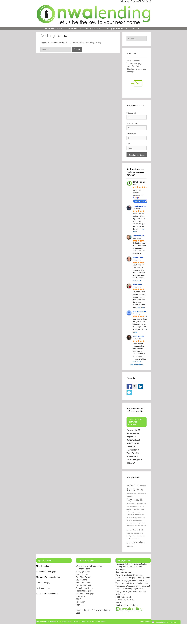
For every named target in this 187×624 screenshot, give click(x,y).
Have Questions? (134, 61)
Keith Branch (138, 336)
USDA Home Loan (74, 28)
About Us (135, 28)
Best (78, 613)
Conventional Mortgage (46, 572)
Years (128, 144)
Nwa (136, 525)
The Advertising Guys (142, 311)
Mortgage (136, 509)
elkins (144, 493)
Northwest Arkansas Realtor (134, 520)
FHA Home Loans (52, 28)
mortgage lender (131, 514)
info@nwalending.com (130, 605)
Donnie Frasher (139, 206)
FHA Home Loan (43, 566)
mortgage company (136, 512)
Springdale (135, 542)
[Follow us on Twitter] (134, 386)
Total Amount (131, 113)
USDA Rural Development (47, 594)
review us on (140, 201)
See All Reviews (136, 364)
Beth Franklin (138, 236)
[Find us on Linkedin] (140, 386)
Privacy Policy (145, 622)
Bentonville (135, 489)
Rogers (138, 529)
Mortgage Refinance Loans (48, 577)
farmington (129, 496)
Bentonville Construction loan (135, 493)
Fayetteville (135, 500)
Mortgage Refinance (116, 28)
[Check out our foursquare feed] (129, 392)
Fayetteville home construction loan (136, 503)
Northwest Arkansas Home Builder (136, 517)
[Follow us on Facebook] (129, 386)
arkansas (133, 485)
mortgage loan (140, 514)
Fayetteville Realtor (132, 506)
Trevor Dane (138, 257)
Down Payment (132, 123)
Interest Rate (131, 133)
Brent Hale (137, 284)
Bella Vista (143, 485)
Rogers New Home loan (133, 533)
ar (127, 485)
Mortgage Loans (93, 28)
